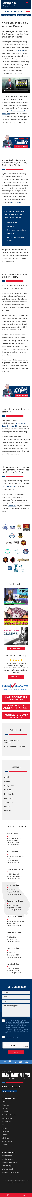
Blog (3, 1125)
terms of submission (14, 1022)
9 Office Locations (8, 15)
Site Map (5, 1145)
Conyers (7, 790)
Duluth (6, 777)
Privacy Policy (7, 1141)
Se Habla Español (24, 15)
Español (5, 1135)
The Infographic (16, 698)
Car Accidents (7, 1156)
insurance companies (9, 486)
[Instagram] (10, 1061)
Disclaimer (6, 1138)
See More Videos (16, 648)
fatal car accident (16, 202)
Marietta (7, 811)
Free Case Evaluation (10, 1115)
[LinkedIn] (20, 1062)
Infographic (16, 715)
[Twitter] (15, 1062)
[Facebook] (5, 1062)
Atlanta (7, 781)
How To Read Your (16, 707)
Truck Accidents (7, 1159)
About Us (5, 1105)
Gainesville (8, 798)
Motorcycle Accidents (9, 1162)
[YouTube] (26, 1062)
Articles (4, 1128)
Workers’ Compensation (10, 1172)
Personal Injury (7, 1166)
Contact (5, 1108)
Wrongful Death (7, 1169)
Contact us (12, 506)
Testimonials (6, 1121)
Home (4, 1102)
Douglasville (9, 794)
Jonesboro (8, 802)
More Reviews (16, 677)
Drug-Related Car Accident (14, 747)
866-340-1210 (13, 11)
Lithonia (7, 807)
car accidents (20, 50)
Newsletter (6, 1131)
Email (8, 1195)
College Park (9, 786)
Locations (5, 1111)
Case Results (7, 1118)
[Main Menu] (27, 2)
